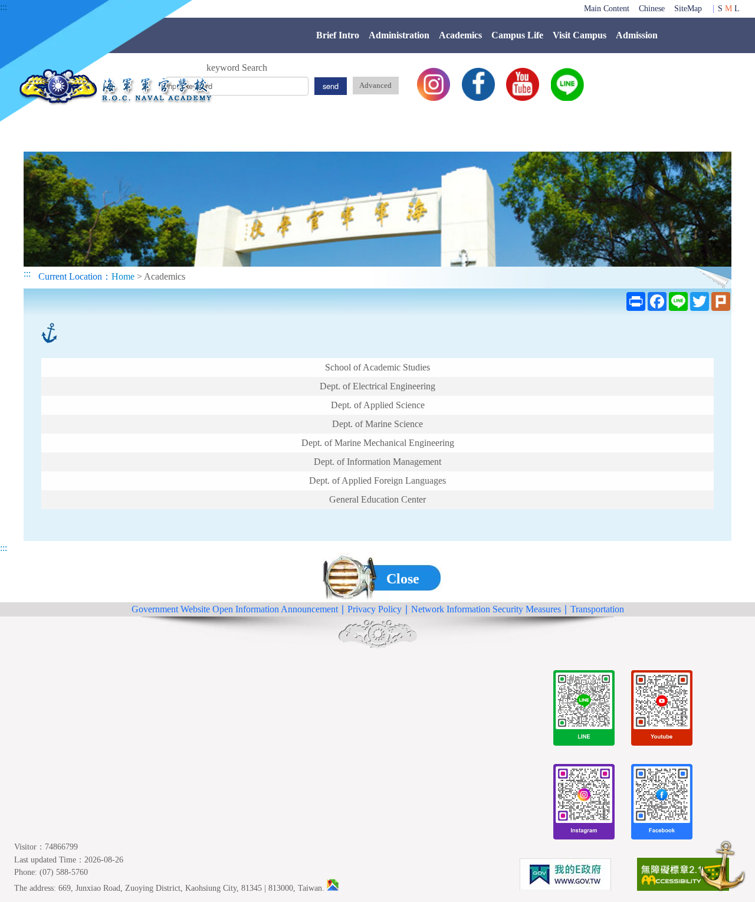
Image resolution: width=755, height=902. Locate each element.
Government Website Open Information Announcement (235, 609)
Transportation (597, 609)
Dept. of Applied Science (378, 405)
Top (722, 868)
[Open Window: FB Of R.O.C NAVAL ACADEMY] (662, 804)
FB (478, 84)
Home (122, 276)
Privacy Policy (374, 609)
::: (3, 7)
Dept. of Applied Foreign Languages (377, 480)
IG (433, 84)
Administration (399, 35)
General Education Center (377, 499)
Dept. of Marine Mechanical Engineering (377, 443)
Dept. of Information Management (377, 462)
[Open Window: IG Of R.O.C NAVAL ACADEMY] (584, 804)
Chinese (652, 8)
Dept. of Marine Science (377, 424)
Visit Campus (579, 35)
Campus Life (517, 35)
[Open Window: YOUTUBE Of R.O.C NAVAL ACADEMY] (662, 710)
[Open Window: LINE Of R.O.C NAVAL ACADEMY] (584, 710)
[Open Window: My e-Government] (565, 876)
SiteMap (688, 8)
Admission (637, 35)
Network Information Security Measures (486, 609)
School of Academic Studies (377, 367)
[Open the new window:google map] (333, 888)
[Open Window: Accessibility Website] (683, 876)
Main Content (606, 8)
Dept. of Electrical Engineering (377, 386)
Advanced (375, 85)
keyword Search (236, 68)
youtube (522, 84)
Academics (460, 35)
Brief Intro (337, 35)
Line (567, 84)
